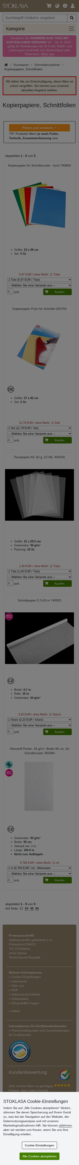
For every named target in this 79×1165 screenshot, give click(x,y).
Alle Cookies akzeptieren (39, 1156)
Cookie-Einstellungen (39, 1145)
